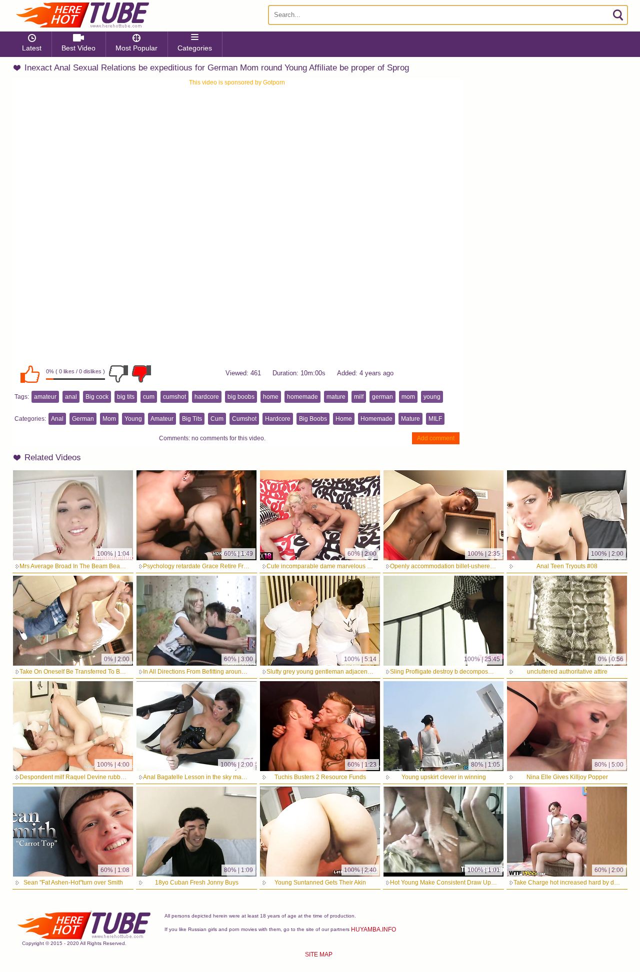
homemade (302, 396)
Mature (410, 418)
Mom (109, 418)
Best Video (79, 48)
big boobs (241, 396)
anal (71, 396)
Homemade (376, 418)
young (432, 396)
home (270, 396)
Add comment (435, 438)
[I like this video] (30, 373)
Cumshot (244, 418)
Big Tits (192, 418)
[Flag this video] (141, 373)
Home (344, 418)
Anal (57, 418)
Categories (195, 48)
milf (359, 396)
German (83, 418)
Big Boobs (313, 418)
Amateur (162, 418)
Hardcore (277, 418)
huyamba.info (373, 929)
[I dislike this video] (118, 373)
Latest (32, 48)
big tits (125, 396)
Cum (217, 418)
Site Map (318, 954)
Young (133, 418)
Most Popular (137, 48)
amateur (45, 396)
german (382, 396)
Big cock (97, 396)
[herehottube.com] (82, 14)
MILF (435, 418)
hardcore (206, 396)
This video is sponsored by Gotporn (237, 82)
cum (148, 396)
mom (408, 396)
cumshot (174, 396)
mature (336, 396)
